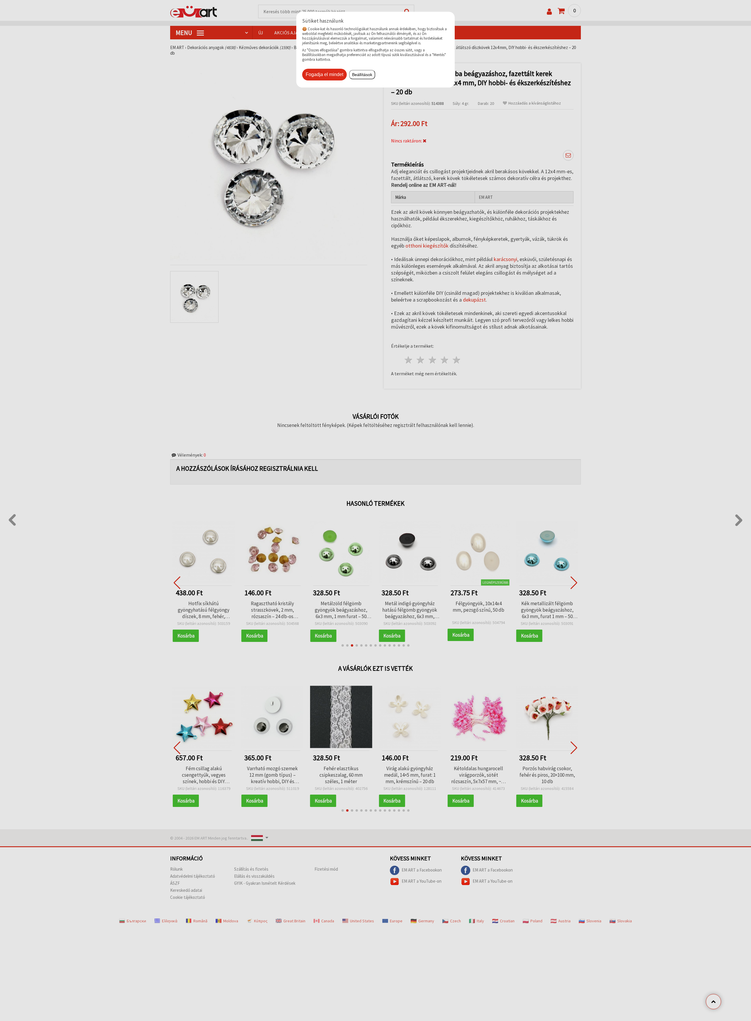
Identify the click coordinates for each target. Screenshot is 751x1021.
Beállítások (362, 74)
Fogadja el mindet (324, 74)
